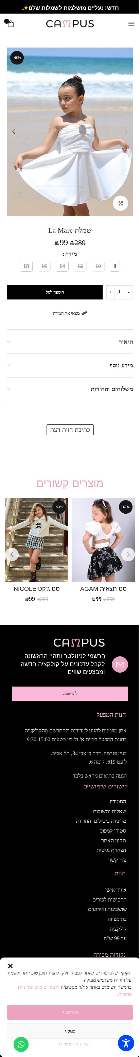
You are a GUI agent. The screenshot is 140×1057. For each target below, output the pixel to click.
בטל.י (70, 1031)
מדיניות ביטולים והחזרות (101, 821)
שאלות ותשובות (109, 811)
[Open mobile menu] (131, 24)
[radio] (115, 266)
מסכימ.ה (70, 1012)
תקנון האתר (113, 840)
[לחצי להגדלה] (120, 203)
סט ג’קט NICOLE (37, 588)
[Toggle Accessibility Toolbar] (126, 1043)
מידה (71, 254)
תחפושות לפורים (109, 900)
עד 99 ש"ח (115, 938)
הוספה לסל (55, 292)
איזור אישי (116, 890)
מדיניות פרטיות (73, 1043)
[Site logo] (70, 23)
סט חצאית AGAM (103, 588)
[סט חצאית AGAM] (103, 540)
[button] (10, 966)
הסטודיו (118, 801)
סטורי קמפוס (113, 831)
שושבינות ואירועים (107, 909)
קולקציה (118, 929)
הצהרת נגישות (111, 850)
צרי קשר (117, 860)
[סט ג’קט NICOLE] (36, 540)
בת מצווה (117, 919)
